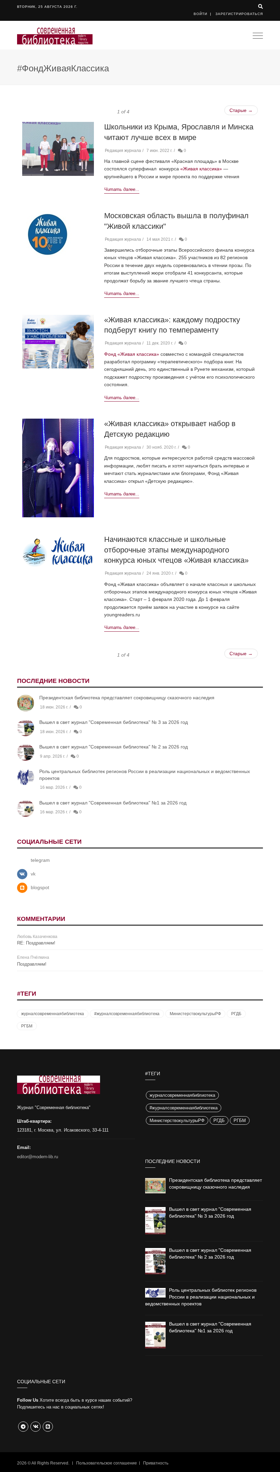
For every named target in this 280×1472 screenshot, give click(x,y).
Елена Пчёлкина (33, 957)
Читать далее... (121, 189)
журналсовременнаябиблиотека (52, 1013)
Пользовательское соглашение (106, 1463)
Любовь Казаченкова (37, 936)
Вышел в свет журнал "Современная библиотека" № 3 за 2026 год (113, 722)
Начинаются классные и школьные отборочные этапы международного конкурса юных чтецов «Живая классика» (176, 550)
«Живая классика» (201, 168)
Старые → (241, 110)
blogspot (40, 887)
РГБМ (26, 1026)
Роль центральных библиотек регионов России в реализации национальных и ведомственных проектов (200, 1296)
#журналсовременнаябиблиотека (126, 1013)
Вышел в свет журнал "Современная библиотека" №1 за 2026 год (112, 802)
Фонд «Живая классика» (131, 354)
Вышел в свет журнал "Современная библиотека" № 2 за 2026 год (113, 746)
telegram (40, 860)
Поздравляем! (31, 964)
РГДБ (236, 1013)
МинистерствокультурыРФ (195, 1013)
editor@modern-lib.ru (37, 1156)
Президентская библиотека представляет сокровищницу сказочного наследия (126, 697)
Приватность (155, 1463)
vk (33, 874)
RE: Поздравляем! (36, 942)
